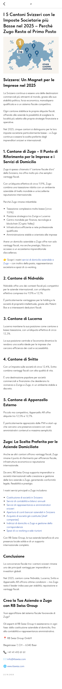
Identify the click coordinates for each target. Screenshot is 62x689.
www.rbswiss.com (15, 666)
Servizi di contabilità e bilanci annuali (26, 501)
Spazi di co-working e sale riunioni (24, 530)
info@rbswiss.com (16, 659)
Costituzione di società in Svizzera (24, 497)
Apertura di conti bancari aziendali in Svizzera (31, 512)
